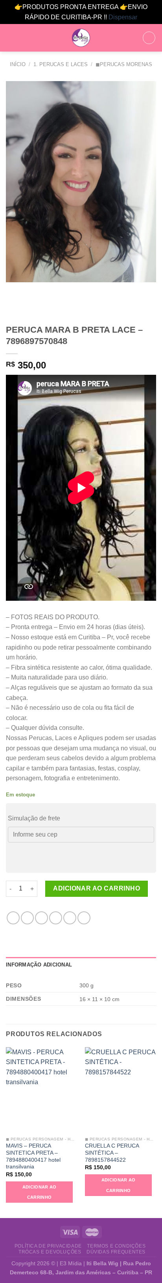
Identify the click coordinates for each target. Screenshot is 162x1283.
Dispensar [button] (123, 17)
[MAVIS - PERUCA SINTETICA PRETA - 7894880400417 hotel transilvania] (41, 1090)
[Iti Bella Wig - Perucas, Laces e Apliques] (81, 38)
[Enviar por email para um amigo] (55, 917)
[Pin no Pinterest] (69, 917)
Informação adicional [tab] (39, 965)
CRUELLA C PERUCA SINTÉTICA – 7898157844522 (112, 1153)
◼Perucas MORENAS (124, 64)
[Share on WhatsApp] (13, 917)
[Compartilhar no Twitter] (41, 917)
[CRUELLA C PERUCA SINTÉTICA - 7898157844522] (120, 1090)
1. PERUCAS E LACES (60, 64)
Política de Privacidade (48, 1246)
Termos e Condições (116, 1246)
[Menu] (10, 38)
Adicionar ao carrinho (96, 888)
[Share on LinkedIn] (83, 917)
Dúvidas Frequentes (116, 1252)
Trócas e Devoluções (49, 1252)
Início (18, 64)
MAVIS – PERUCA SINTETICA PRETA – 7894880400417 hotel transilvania (33, 1156)
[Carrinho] (149, 37)
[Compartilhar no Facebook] (27, 917)
